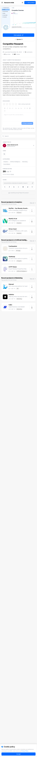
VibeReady (12, 256)
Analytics (6, 161)
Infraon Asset (13, 229)
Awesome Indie (9, 2)
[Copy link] (32, 183)
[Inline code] (12, 108)
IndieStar (11, 294)
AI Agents (19, 261)
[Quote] (30, 108)
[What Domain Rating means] (10, 171)
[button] (18, 115)
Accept (18, 754)
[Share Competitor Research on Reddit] (28, 187)
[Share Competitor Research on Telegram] (23, 187)
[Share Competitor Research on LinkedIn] (14, 187)
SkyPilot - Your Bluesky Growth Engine (20, 208)
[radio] (4, 104)
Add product (31, 2)
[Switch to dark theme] (22, 2)
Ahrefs (12, 174)
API (17, 288)
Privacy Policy (24, 751)
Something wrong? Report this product (19, 192)
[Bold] (5, 108)
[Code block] (5, 111)
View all (32, 203)
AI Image (18, 250)
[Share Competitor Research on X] (5, 187)
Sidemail (11, 284)
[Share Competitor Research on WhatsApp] (18, 187)
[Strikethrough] (10, 108)
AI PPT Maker (13, 267)
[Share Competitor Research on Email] (32, 187)
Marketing (24, 161)
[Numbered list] (27, 108)
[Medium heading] (18, 108)
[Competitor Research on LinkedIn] (4, 154)
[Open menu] (2, 2)
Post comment (28, 123)
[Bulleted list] (24, 108)
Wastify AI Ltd (13, 218)
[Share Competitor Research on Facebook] (9, 187)
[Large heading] (16, 108)
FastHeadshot (13, 246)
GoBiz (10, 305)
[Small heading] (21, 108)
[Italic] (7, 108)
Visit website (17, 35)
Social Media (7, 164)
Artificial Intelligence (15, 161)
